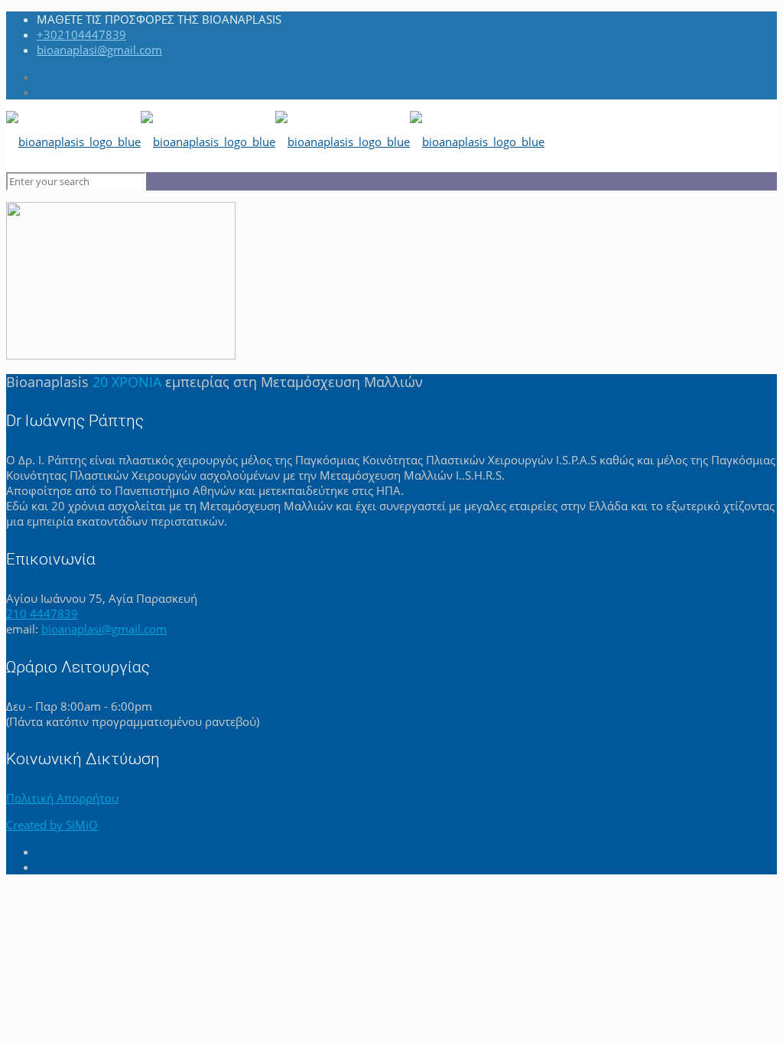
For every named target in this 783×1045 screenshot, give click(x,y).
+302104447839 (81, 34)
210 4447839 (42, 613)
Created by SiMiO (52, 824)
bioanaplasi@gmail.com (99, 49)
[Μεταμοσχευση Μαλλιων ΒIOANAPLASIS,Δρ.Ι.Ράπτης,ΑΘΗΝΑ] (275, 141)
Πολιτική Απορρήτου (62, 798)
